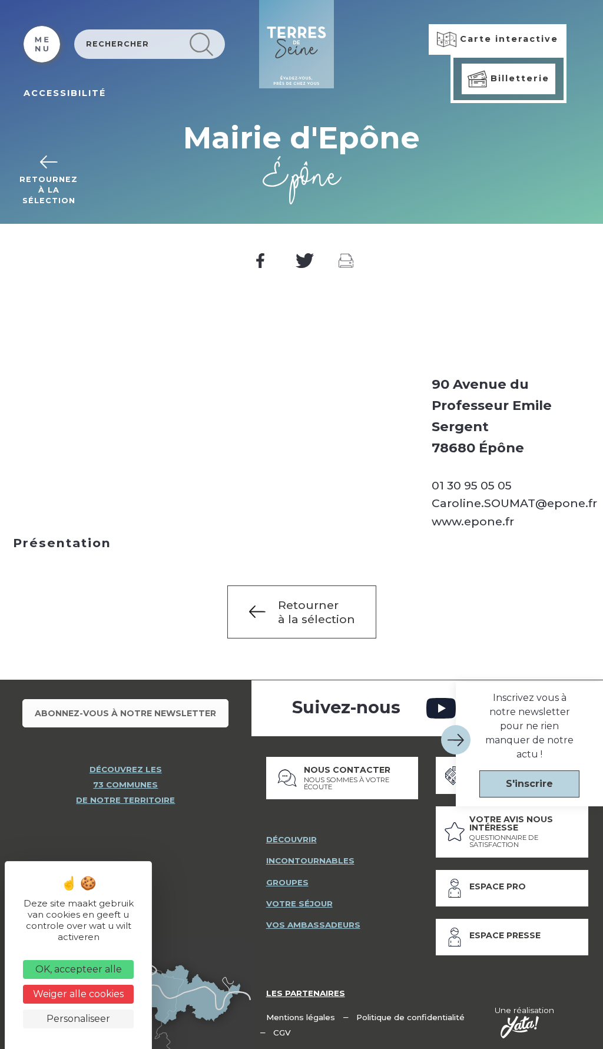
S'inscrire (529, 783)
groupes (287, 882)
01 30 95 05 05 (472, 485)
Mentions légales (300, 1017)
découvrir (291, 839)
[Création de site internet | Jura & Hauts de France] (520, 1027)
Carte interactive (507, 39)
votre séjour (299, 903)
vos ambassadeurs (313, 924)
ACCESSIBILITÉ (65, 93)
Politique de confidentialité (410, 1017)
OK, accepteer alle (78, 969)
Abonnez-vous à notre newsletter (125, 713)
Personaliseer (78, 1018)
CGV (282, 1032)
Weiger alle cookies (78, 994)
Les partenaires (305, 993)
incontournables (310, 860)
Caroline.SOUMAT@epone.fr (514, 503)
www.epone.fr (473, 521)
